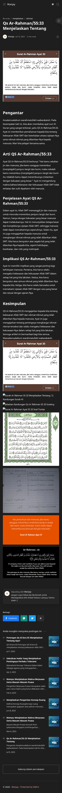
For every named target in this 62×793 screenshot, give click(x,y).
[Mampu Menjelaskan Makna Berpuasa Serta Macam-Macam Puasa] (54, 683)
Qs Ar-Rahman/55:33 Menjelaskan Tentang (23, 740)
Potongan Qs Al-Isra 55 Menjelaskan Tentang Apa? (24, 639)
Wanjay (11, 4)
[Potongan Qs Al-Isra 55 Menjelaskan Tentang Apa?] (54, 641)
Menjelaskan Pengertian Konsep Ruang (25, 700)
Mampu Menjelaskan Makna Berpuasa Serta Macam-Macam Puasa (25, 681)
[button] (53, 4)
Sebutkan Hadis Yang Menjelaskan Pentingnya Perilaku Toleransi (23, 660)
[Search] (58, 4)
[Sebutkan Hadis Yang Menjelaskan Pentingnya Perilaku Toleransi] (54, 662)
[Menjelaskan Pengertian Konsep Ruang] (54, 703)
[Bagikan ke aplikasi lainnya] (40, 618)
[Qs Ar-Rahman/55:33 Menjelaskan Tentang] (54, 742)
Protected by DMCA (29, 787)
